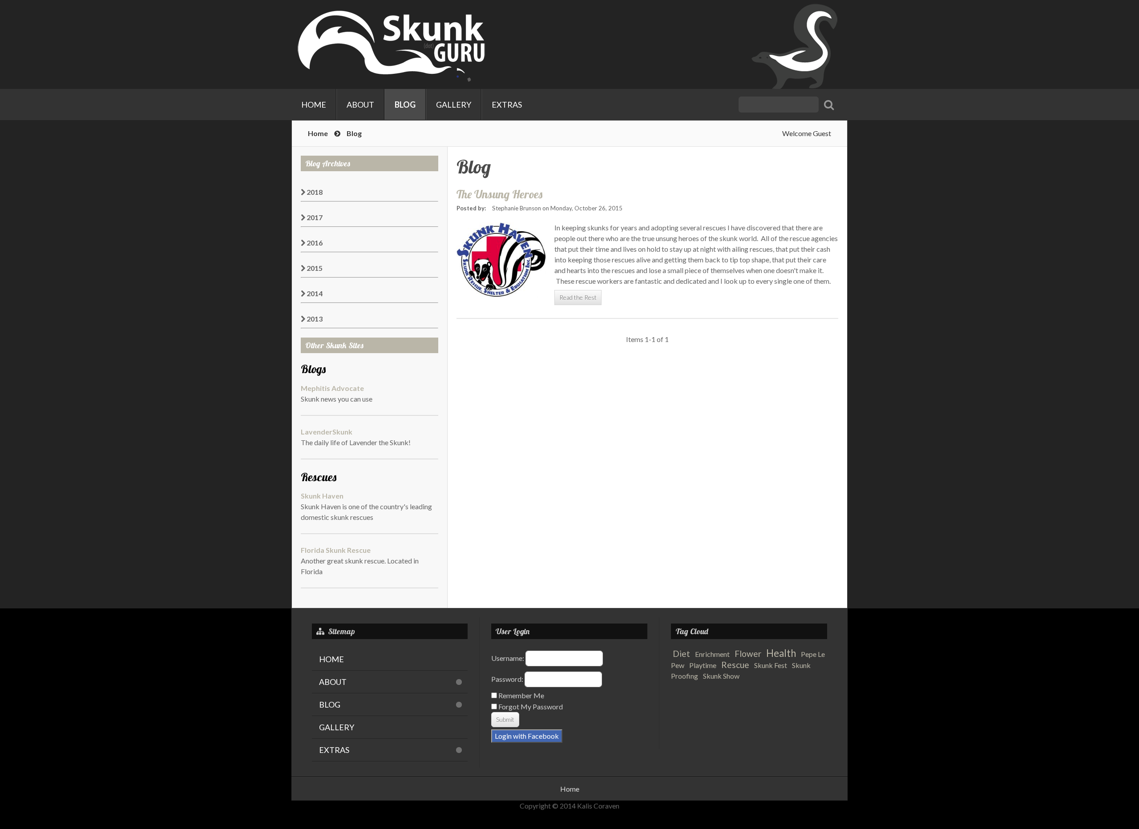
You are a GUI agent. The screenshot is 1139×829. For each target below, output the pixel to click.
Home (313, 104)
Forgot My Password (530, 706)
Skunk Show (721, 676)
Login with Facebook (527, 736)
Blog (405, 104)
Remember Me (520, 695)
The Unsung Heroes (499, 194)
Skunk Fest (770, 665)
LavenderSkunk (326, 431)
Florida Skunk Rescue (336, 550)
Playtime (702, 665)
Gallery (453, 104)
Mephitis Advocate (332, 388)
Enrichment (712, 654)
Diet (681, 653)
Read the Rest (578, 297)
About (360, 104)
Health (781, 653)
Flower (748, 653)
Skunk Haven (322, 495)
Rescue (735, 665)
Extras (507, 104)
